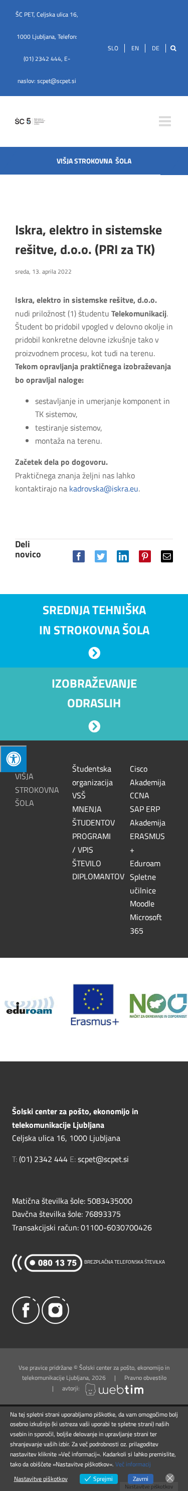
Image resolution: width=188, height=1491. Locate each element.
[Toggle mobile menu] (166, 121)
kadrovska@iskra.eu (103, 488)
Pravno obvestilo (145, 1377)
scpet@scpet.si (56, 81)
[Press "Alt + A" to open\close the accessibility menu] (13, 759)
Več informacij (133, 1464)
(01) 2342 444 (42, 58)
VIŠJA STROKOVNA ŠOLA (37, 789)
